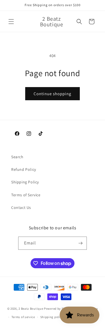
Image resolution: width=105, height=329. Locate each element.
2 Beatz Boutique (30, 309)
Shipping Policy (25, 182)
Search (17, 156)
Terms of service (23, 317)
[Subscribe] (80, 243)
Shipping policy (52, 317)
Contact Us (21, 207)
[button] (11, 21)
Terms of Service (26, 194)
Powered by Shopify (58, 309)
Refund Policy (23, 169)
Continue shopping (52, 93)
